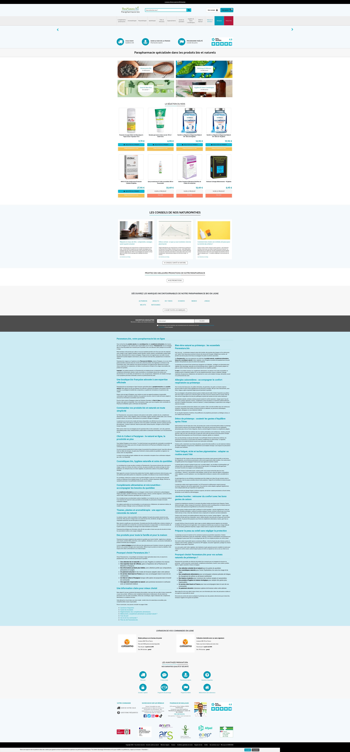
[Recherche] (189, 10)
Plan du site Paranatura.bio (129, 620)
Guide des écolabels (126, 610)
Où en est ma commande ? (129, 618)
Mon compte (211, 10)
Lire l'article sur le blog (125, 257)
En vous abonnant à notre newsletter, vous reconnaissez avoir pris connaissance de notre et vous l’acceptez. (186, 326)
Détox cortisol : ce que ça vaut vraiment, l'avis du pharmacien (175, 243)
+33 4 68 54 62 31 (179, 714)
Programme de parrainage (164, 692)
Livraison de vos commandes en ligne (175, 631)
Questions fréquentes (127, 608)
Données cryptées (143, 692)
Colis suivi (142, 680)
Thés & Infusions (161, 21)
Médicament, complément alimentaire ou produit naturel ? (138, 614)
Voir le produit (160, 191)
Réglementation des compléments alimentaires (135, 612)
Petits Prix (229, 21)
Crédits (206, 745)
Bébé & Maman (200, 21)
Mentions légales (165, 745)
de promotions (176, 280)
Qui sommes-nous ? (215, 745)
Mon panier (225, 10)
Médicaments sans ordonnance (207, 692)
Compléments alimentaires (122, 21)
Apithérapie (152, 21)
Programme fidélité (186, 692)
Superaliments (171, 21)
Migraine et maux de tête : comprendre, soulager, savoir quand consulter (136, 243)
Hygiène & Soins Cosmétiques (191, 20)
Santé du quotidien (181, 21)
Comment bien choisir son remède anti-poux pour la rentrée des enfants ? (214, 243)
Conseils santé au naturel (175, 263)
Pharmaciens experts (185, 680)
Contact (173, 745)
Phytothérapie (142, 21)
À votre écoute (164, 680)
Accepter (247, 750)
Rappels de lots (198, 745)
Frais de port (124, 616)
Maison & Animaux (210, 21)
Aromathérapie (132, 21)
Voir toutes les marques (175, 310)
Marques (219, 21)
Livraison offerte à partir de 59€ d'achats (175, 2)
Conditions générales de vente (185, 745)
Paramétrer (255, 750)
